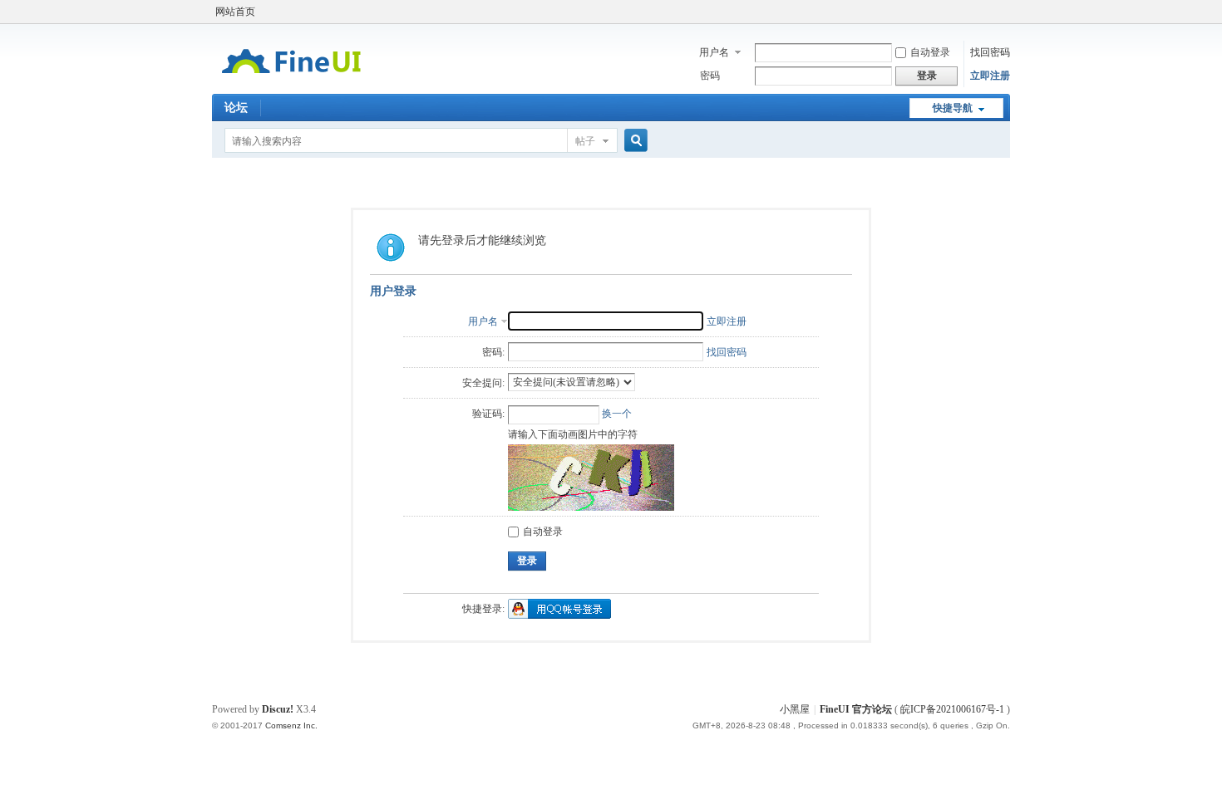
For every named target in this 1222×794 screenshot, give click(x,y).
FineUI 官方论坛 (856, 709)
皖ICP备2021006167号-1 (952, 709)
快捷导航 (953, 108)
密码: (493, 352)
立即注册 (990, 75)
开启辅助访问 (1006, 11)
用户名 (714, 52)
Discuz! (277, 709)
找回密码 (990, 52)
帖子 (585, 141)
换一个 (617, 413)
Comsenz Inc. (291, 725)
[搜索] (633, 140)
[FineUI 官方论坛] (291, 84)
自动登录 (930, 52)
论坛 (236, 107)
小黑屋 (795, 709)
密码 (710, 75)
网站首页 (235, 11)
